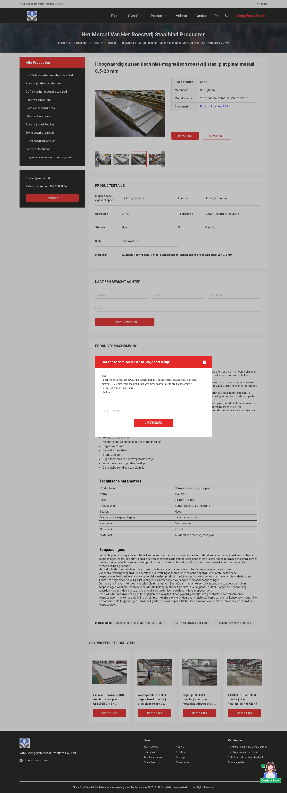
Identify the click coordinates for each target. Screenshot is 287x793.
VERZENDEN (153, 423)
